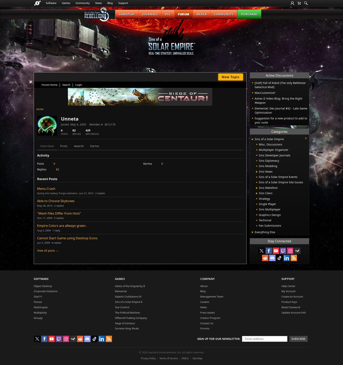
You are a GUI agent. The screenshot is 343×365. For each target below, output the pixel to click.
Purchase (249, 14)
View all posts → (48, 250)
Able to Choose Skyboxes (56, 201)
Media (202, 14)
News (98, 3)
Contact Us (206, 323)
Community (83, 3)
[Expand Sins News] (256, 172)
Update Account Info (293, 312)
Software (51, 3)
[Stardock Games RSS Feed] (293, 257)
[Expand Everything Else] (252, 232)
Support (123, 3)
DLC (168, 14)
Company (207, 279)
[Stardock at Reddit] (265, 257)
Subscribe (298, 339)
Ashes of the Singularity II (130, 286)
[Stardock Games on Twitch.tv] (283, 250)
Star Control (122, 307)
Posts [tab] (63, 146)
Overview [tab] (47, 146)
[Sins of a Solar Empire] (171, 40)
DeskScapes (41, 307)
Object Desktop (43, 286)
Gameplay (127, 14)
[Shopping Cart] (299, 3)
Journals (150, 14)
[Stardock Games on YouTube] (275, 250)
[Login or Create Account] (292, 3)
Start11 (38, 296)
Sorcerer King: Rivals (127, 328)
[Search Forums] (306, 3)
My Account (288, 291)
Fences (38, 302)
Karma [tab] (94, 146)
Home (39, 109)
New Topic (231, 77)
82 (57, 169)
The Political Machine (127, 312)
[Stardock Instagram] (290, 250)
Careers (204, 302)
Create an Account (292, 296)
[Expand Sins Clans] (256, 193)
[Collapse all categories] (305, 138)
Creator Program (210, 318)
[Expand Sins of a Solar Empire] (252, 139)
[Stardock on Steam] (297, 250)
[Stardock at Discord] (272, 257)
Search (66, 84)
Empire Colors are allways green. (61, 225)
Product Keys (289, 302)
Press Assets (207, 312)
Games (66, 3)
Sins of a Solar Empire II (128, 302)
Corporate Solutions (46, 291)
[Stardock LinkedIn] (286, 257)
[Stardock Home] (37, 3)
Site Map (197, 358)
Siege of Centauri (125, 323)
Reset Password (290, 307)
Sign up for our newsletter (218, 339)
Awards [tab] (79, 146)
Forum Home (49, 84)
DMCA (185, 358)
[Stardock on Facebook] (268, 250)
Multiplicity (40, 312)
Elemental (121, 291)
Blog (110, 3)
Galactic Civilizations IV (128, 296)
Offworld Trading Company (131, 318)
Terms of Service (168, 358)
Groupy (38, 318)
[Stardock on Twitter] (261, 250)
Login (78, 84)
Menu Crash (46, 188)
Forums (204, 328)
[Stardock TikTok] (279, 257)
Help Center (288, 286)
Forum (183, 14)
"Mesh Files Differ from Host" (59, 213)
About (204, 286)
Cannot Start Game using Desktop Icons (67, 238)
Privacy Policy (148, 358)
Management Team (211, 296)
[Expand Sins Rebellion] (256, 188)
